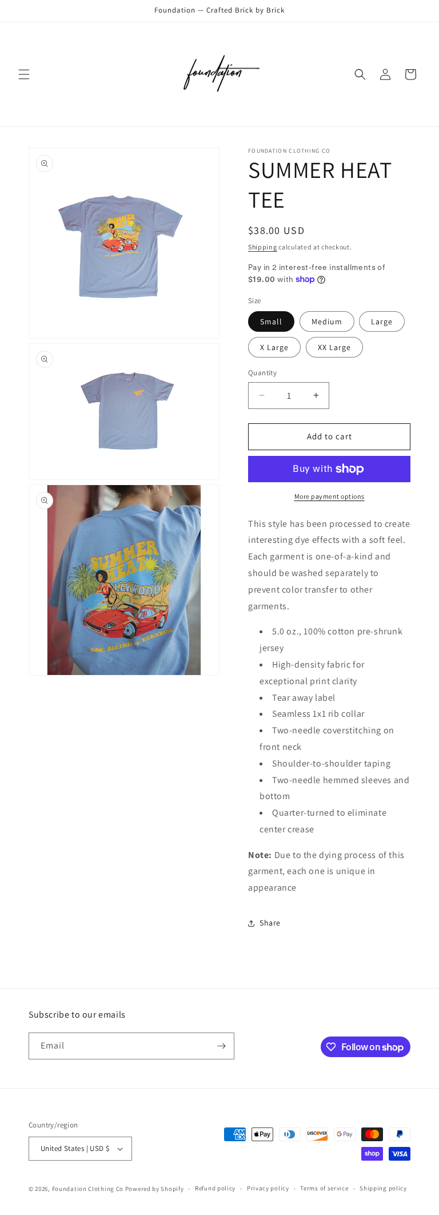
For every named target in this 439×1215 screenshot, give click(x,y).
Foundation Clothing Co (87, 1189)
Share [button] (270, 923)
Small (271, 321)
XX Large (334, 347)
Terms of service (324, 1188)
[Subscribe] (221, 1046)
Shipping (262, 247)
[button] (24, 74)
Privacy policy (268, 1188)
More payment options (329, 496)
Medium (327, 321)
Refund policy (215, 1188)
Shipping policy (383, 1188)
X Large (274, 347)
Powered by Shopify (154, 1189)
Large (382, 321)
